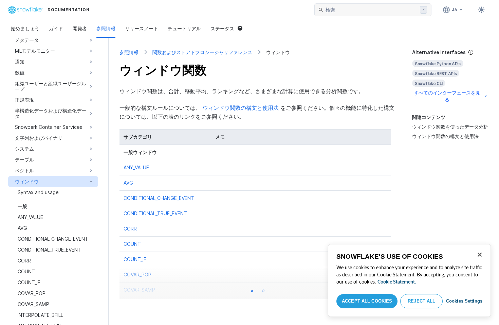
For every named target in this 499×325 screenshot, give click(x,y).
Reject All (421, 301)
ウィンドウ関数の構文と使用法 (445, 136)
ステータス (222, 28)
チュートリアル (184, 28)
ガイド (56, 28)
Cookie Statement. (396, 282)
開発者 (80, 28)
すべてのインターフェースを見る (447, 96)
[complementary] (450, 76)
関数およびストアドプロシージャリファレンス (202, 52)
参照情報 (105, 28)
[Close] (479, 254)
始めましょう (25, 28)
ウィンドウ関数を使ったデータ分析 (450, 127)
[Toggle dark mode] (481, 10)
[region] (409, 280)
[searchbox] (371, 10)
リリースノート (141, 28)
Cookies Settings (464, 301)
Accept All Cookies (367, 301)
